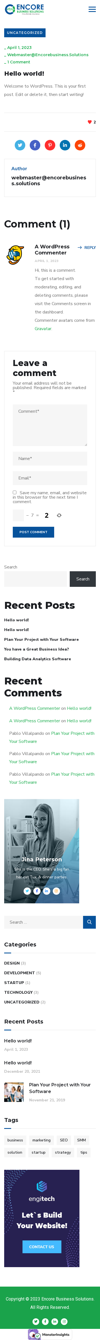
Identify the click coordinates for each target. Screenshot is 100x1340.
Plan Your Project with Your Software (41, 639)
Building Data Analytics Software (37, 659)
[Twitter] (20, 145)
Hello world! (16, 620)
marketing (41, 1140)
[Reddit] (80, 145)
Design (12, 963)
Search (10, 567)
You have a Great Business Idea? (36, 649)
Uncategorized (25, 33)
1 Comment (18, 62)
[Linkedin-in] (54, 1321)
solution (15, 1152)
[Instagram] (64, 1321)
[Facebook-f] (45, 1321)
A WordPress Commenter (34, 708)
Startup (14, 982)
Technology (18, 992)
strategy (63, 1152)
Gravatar (43, 329)
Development (19, 973)
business (15, 1140)
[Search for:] (50, 922)
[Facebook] (35, 145)
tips (83, 1152)
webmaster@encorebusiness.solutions (48, 54)
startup (39, 1152)
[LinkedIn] (65, 145)
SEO (64, 1140)
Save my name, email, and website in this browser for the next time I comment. (50, 497)
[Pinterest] (50, 145)
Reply (90, 247)
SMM (81, 1140)
